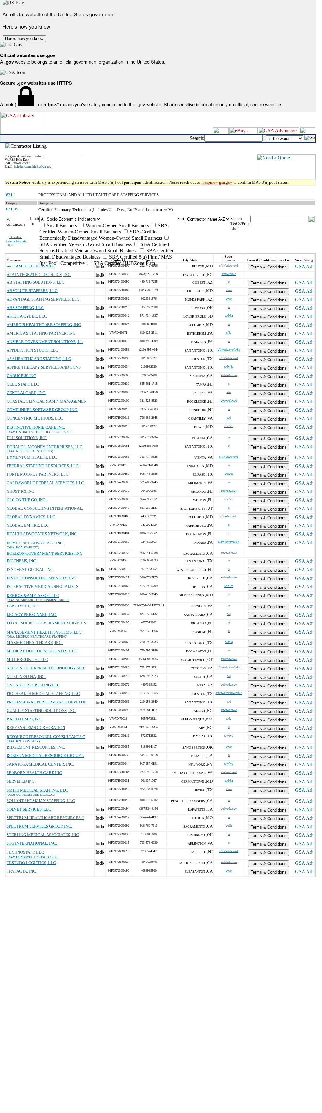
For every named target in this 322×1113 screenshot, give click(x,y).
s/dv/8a (228, 366)
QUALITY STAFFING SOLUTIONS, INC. (41, 710)
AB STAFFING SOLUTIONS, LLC (35, 282)
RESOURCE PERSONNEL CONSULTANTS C (46, 736)
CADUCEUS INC (21, 375)
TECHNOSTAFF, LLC (25, 852)
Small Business (61, 225)
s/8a (228, 332)
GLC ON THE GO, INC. (27, 499)
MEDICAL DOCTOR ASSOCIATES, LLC (42, 651)
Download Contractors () (16, 240)
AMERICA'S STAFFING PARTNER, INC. (41, 333)
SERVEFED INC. (21, 781)
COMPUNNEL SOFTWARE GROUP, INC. (42, 409)
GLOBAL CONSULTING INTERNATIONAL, (45, 508)
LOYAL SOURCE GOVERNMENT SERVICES (46, 623)
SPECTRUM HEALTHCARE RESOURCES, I (45, 817)
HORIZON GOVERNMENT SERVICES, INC (44, 553)
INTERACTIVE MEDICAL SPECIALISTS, (43, 586)
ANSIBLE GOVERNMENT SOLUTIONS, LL (45, 341)
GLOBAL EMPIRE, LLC (28, 525)
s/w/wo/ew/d (229, 400)
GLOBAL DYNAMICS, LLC (31, 516)
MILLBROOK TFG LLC (27, 659)
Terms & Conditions (268, 267)
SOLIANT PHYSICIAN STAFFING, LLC (41, 800)
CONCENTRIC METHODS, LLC (35, 418)
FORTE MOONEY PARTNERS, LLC (38, 474)
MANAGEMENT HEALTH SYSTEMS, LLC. (44, 632)
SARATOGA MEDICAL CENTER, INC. (40, 764)
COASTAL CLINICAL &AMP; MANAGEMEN (46, 401)
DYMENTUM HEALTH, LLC (32, 457)
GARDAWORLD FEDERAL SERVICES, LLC (45, 482)
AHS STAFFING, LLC (25, 307)
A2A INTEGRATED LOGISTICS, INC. (39, 274)
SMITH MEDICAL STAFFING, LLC (37, 790)
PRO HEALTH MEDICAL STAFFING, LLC (43, 693)
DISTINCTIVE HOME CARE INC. (36, 427)
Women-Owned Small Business (117, 225)
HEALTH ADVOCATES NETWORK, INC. (42, 533)
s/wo (229, 290)
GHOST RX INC (20, 491)
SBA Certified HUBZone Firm (123, 263)
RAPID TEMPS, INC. (24, 719)
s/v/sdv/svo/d (228, 516)
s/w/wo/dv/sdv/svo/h (229, 693)
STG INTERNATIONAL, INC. (32, 843)
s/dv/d (229, 473)
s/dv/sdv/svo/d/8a (229, 349)
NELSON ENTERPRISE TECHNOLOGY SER (45, 668)
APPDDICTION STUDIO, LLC (32, 350)
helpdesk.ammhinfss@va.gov (32, 166)
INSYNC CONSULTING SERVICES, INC (41, 578)
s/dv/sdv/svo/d (228, 265)
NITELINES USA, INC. (26, 676)
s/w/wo (228, 426)
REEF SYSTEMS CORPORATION (36, 727)
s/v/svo (228, 735)
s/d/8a (229, 315)
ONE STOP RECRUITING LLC (33, 685)
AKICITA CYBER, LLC (27, 316)
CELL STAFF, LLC (23, 384)
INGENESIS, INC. (22, 561)
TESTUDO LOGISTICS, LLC (31, 862)
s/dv (228, 718)
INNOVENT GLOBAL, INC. (30, 569)
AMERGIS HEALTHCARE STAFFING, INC (44, 324)
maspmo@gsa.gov (216, 182)
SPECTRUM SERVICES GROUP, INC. (39, 826)
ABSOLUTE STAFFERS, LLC (32, 290)
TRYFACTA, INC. (22, 871)
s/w (229, 392)
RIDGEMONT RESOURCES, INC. (36, 747)
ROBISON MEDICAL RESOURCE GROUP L (45, 755)
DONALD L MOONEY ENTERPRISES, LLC (44, 447)
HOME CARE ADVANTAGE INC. (35, 543)
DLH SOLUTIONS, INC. (27, 437)
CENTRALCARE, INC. (26, 392)
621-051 (13, 209)
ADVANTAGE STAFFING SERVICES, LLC (43, 299)
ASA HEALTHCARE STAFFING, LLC (39, 358)
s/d (229, 417)
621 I (10, 194)
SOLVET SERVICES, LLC (29, 809)
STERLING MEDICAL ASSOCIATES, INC (43, 834)
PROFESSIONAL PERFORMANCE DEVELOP (46, 702)
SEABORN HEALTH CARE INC (34, 772)
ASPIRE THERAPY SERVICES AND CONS (43, 367)
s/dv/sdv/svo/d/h (228, 541)
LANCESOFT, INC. (23, 606)
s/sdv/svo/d (229, 274)
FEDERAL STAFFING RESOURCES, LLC (43, 465)
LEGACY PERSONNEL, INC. (32, 614)
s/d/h (229, 825)
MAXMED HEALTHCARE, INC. (35, 642)
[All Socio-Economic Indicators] (108, 219)
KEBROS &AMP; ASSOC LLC (33, 595)
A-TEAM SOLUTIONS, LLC (31, 266)
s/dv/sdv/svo (229, 375)
